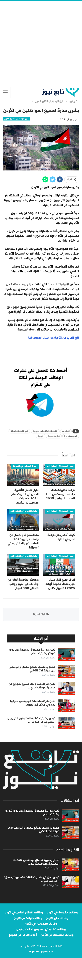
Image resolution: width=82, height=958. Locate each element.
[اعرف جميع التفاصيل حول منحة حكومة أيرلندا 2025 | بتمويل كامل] (59, 565)
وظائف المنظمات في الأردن (57, 935)
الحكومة (66, 431)
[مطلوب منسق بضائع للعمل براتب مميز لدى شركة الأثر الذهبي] (66, 671)
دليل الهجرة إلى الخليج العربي (16, 119)
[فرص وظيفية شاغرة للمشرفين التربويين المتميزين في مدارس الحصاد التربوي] (66, 723)
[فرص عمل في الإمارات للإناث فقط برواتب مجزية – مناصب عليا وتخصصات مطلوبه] (70, 882)
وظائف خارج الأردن (57, 918)
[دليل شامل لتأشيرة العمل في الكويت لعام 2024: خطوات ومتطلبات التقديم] (23, 475)
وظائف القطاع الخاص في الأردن (24, 912)
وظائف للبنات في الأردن (28, 918)
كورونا (40, 436)
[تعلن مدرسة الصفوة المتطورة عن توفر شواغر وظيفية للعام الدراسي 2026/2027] (66, 654)
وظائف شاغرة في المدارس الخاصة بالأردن (41, 929)
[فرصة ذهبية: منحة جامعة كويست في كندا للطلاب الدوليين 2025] (59, 475)
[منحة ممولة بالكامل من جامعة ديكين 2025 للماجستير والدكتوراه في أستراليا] (23, 520)
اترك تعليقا (39, 614)
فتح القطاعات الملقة (19, 431)
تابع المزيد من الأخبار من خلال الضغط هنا (53, 337)
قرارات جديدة (54, 436)
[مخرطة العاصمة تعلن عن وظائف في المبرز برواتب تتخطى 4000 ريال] (23, 565)
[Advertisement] (41, 44)
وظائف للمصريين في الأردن (41, 923)
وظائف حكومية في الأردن (62, 912)
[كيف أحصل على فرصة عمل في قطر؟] (59, 520)
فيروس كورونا (70, 436)
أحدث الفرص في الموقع (25, 466)
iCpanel (34, 952)
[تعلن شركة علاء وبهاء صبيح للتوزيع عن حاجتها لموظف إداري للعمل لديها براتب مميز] (66, 688)
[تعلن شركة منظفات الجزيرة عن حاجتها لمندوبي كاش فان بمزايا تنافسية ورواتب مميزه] (66, 705)
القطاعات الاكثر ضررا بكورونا (45, 431)
